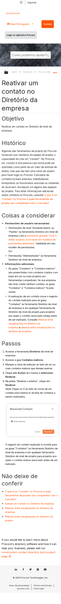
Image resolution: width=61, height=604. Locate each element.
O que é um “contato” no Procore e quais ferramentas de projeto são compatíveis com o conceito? (29, 199)
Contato (47, 24)
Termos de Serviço (42, 585)
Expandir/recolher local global (55, 71)
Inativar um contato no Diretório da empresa (29, 503)
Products (28, 72)
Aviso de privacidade (19, 585)
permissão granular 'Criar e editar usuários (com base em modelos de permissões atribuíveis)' (32, 239)
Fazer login (39, 588)
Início (15, 72)
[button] (48, 55)
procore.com (13, 13)
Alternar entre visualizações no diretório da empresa (30, 323)
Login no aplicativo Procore (21, 35)
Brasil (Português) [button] (19, 24)
